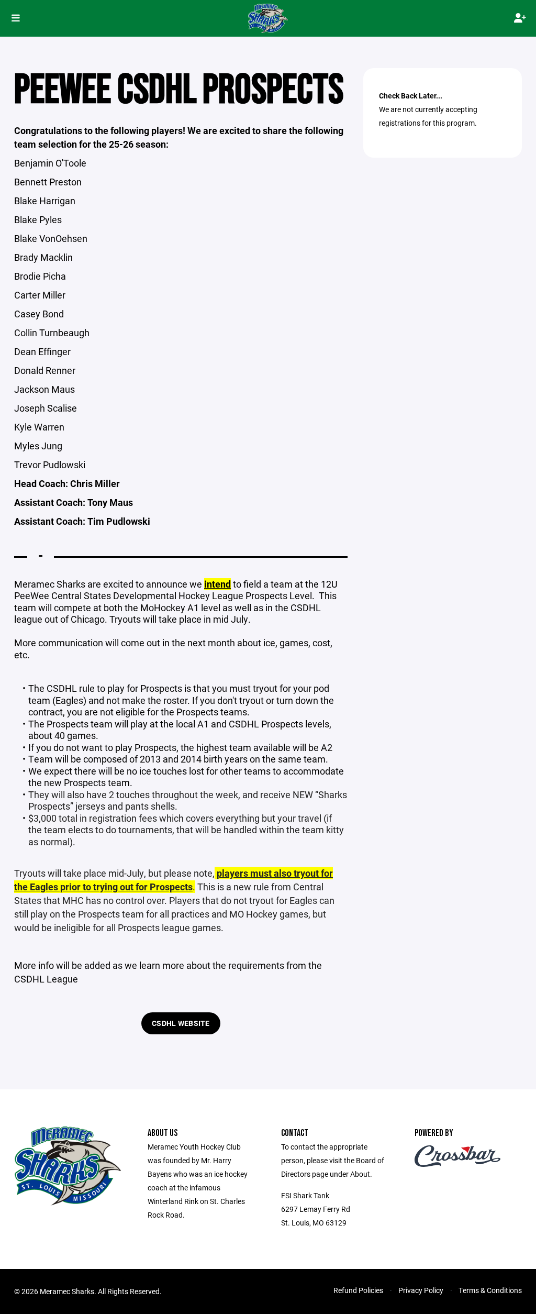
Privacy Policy (420, 1290)
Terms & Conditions (490, 1290)
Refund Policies (358, 1290)
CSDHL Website (181, 1023)
